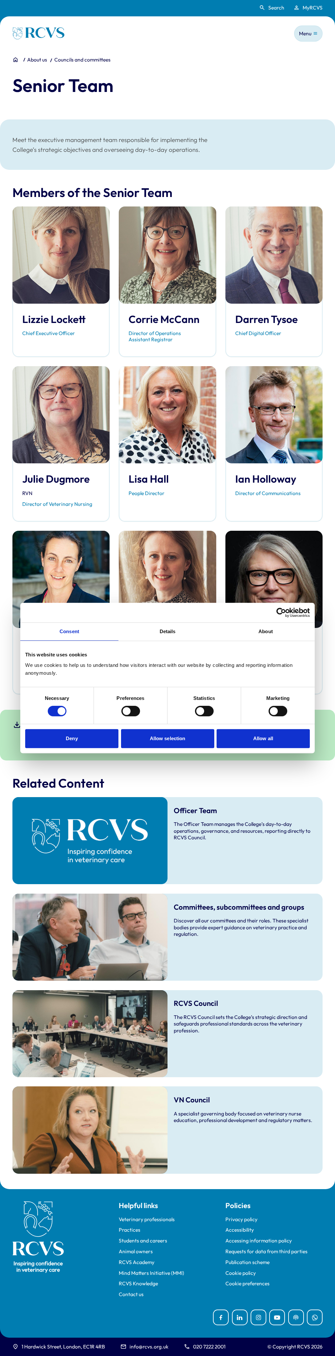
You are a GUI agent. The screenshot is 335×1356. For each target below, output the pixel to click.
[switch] (130, 711)
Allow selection (167, 738)
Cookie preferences (247, 1283)
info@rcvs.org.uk (149, 1346)
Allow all (263, 738)
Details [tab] (168, 631)
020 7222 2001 (209, 1346)
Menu (305, 33)
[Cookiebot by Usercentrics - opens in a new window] (281, 612)
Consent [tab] (69, 631)
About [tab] (265, 631)
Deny (72, 738)
